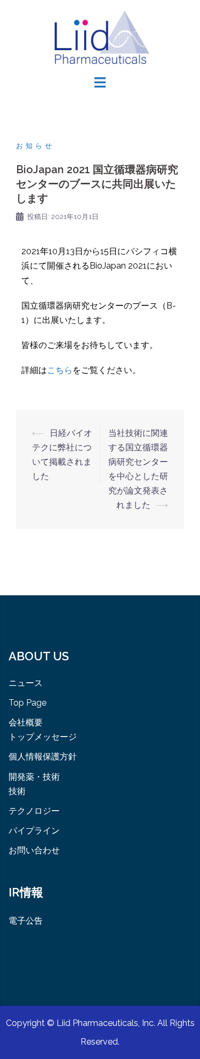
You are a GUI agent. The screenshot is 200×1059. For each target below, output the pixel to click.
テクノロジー (34, 811)
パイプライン (34, 831)
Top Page (27, 703)
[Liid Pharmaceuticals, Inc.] (100, 36)
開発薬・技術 (34, 777)
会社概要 (26, 722)
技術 (17, 791)
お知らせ (35, 146)
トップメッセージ (43, 737)
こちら (60, 370)
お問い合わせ (34, 850)
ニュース (26, 683)
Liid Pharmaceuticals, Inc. (107, 1023)
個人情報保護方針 (43, 756)
